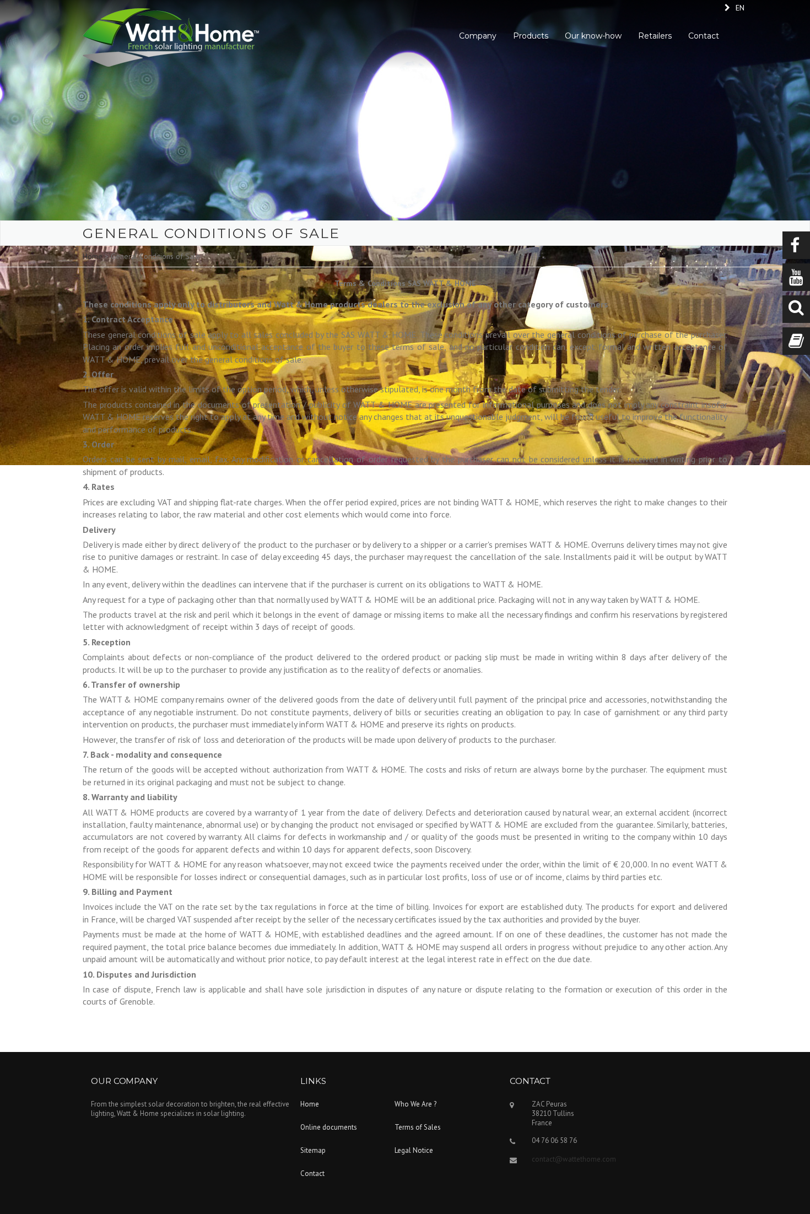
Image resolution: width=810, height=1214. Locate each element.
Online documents (328, 1127)
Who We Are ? (415, 1104)
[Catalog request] (796, 341)
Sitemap (313, 1150)
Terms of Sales (418, 1127)
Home (92, 256)
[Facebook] (796, 245)
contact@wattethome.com (574, 1159)
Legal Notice (414, 1150)
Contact (312, 1173)
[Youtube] (796, 277)
